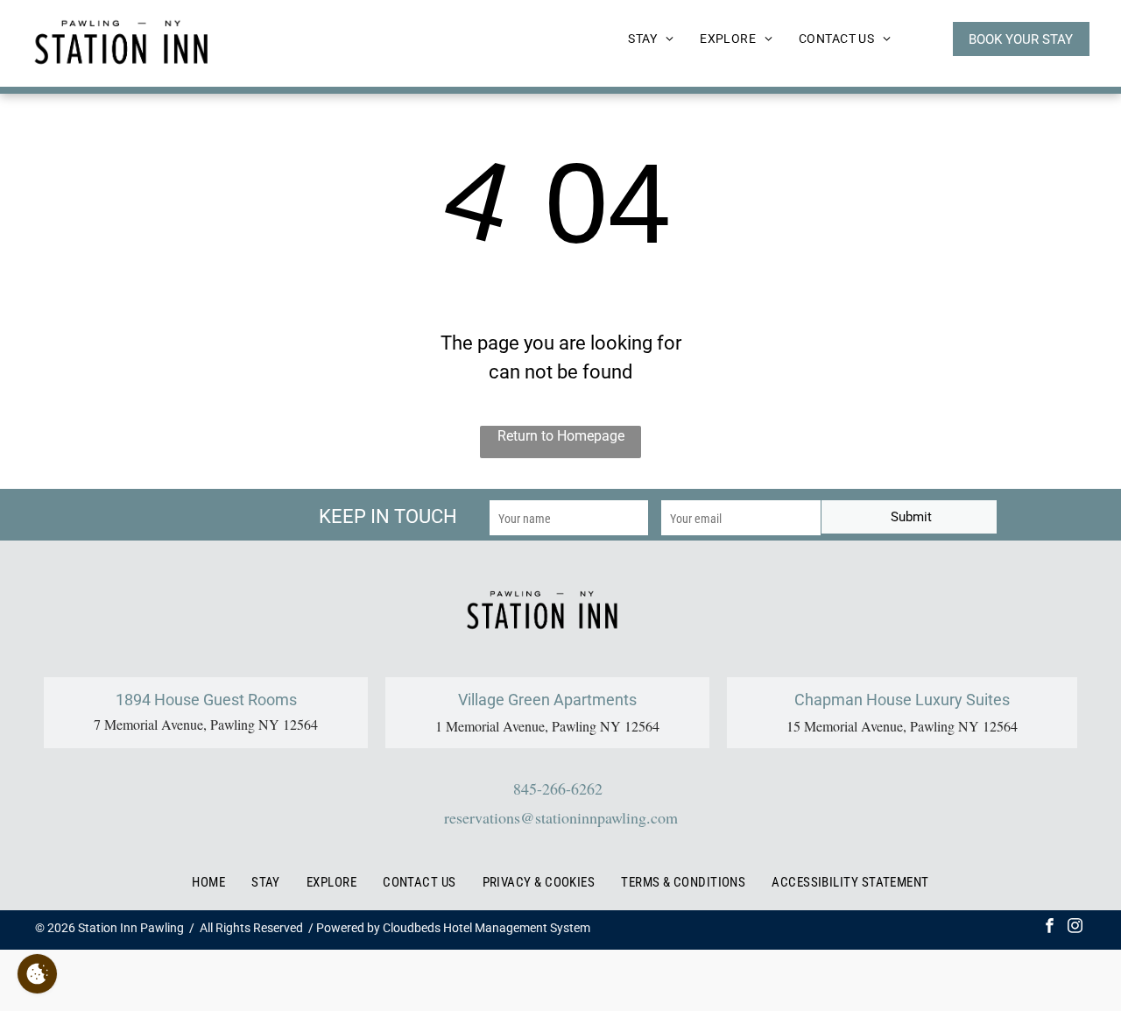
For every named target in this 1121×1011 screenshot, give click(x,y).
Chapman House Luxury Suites (902, 699)
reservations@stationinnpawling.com (561, 817)
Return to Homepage (560, 436)
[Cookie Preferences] (37, 973)
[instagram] (1075, 928)
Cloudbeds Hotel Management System (486, 928)
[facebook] (1050, 928)
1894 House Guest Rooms (206, 699)
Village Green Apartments (547, 699)
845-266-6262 (558, 788)
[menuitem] (651, 39)
